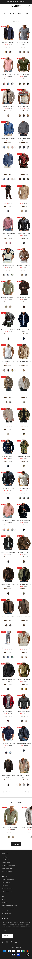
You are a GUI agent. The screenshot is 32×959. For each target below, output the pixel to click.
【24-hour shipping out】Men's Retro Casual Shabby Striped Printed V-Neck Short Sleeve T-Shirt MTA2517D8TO (24, 106)
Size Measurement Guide (9, 908)
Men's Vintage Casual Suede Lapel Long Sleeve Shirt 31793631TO (24, 297)
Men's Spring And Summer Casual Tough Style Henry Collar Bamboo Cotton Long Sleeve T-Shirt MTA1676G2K (8, 520)
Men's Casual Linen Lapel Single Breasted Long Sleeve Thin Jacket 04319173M (8, 42)
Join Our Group (6, 862)
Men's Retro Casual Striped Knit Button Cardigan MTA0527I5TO (8, 712)
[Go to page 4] (28, 792)
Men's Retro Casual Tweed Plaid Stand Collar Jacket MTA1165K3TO (24, 616)
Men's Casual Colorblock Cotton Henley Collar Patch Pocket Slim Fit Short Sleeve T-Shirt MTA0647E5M (24, 74)
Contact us (5, 902)
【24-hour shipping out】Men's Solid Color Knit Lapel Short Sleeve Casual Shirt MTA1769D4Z (23, 648)
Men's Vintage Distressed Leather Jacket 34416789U (8, 616)
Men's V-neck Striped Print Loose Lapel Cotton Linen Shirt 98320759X (24, 775)
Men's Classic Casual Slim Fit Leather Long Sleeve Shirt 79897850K (23, 234)
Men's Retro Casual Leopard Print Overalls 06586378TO (8, 202)
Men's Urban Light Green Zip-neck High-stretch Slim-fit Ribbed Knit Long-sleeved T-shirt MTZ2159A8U (8, 297)
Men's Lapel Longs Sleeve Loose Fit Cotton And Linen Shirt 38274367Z (8, 170)
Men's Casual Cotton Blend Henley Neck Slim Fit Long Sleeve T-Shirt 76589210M (8, 234)
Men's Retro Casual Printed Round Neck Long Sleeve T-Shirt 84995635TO (8, 425)
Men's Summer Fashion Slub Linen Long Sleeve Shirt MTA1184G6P (8, 138)
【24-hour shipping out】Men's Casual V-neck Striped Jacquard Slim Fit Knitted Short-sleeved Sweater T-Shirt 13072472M (8, 265)
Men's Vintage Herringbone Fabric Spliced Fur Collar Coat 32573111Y (8, 329)
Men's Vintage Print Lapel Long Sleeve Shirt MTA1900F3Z (23, 265)
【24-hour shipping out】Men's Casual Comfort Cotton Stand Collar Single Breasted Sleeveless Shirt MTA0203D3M (8, 361)
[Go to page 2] (3, 792)
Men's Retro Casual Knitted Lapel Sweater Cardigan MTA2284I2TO (24, 361)
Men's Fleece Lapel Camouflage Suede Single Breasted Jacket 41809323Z (24, 425)
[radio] (6, 51)
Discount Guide (6, 910)
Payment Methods (7, 891)
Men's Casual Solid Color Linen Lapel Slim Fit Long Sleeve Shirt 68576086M (23, 680)
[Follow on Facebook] (2, 942)
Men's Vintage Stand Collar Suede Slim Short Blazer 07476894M (8, 584)
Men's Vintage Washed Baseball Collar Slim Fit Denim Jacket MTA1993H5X (8, 489)
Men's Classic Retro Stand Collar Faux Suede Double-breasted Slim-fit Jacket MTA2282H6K (8, 552)
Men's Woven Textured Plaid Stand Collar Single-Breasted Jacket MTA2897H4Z (8, 680)
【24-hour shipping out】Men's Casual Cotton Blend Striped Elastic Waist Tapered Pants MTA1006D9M (8, 648)
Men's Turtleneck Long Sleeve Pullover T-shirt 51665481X (24, 138)
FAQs (3, 899)
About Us (4, 857)
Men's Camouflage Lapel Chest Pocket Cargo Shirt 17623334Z (24, 170)
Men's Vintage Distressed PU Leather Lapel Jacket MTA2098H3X (24, 552)
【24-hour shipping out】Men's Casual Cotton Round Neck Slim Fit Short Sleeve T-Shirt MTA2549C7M (23, 489)
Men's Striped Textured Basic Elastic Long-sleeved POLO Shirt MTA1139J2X (24, 712)
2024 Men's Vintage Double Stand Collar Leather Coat (8, 775)
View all (16, 844)
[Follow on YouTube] (16, 942)
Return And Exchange (8, 879)
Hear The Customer (7, 871)
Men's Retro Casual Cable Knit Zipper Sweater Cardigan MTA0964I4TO (23, 520)
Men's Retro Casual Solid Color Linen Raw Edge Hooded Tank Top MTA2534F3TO (8, 74)
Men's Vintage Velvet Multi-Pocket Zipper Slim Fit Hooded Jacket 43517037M (24, 329)
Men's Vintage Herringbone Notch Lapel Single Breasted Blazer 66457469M (24, 743)
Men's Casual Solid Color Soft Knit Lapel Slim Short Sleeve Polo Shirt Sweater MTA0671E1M (8, 743)
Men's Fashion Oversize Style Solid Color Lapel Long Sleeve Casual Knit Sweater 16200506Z (23, 393)
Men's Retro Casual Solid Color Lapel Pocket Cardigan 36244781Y (23, 202)
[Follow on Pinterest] (11, 942)
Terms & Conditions (7, 888)
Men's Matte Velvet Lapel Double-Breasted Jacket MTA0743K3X (8, 457)
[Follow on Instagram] (7, 942)
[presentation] (14, 147)
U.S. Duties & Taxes (7, 868)
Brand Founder (6, 860)
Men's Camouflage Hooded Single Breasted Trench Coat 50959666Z (24, 457)
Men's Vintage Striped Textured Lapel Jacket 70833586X (8, 106)
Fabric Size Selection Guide (9, 905)
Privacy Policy (6, 885)
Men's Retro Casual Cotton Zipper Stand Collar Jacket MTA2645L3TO (24, 584)
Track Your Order (6, 913)
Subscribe (7, 936)
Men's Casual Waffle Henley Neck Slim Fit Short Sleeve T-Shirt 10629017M (23, 42)
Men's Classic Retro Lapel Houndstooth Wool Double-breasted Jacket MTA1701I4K (8, 393)
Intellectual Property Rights (9, 865)
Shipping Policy (6, 882)
